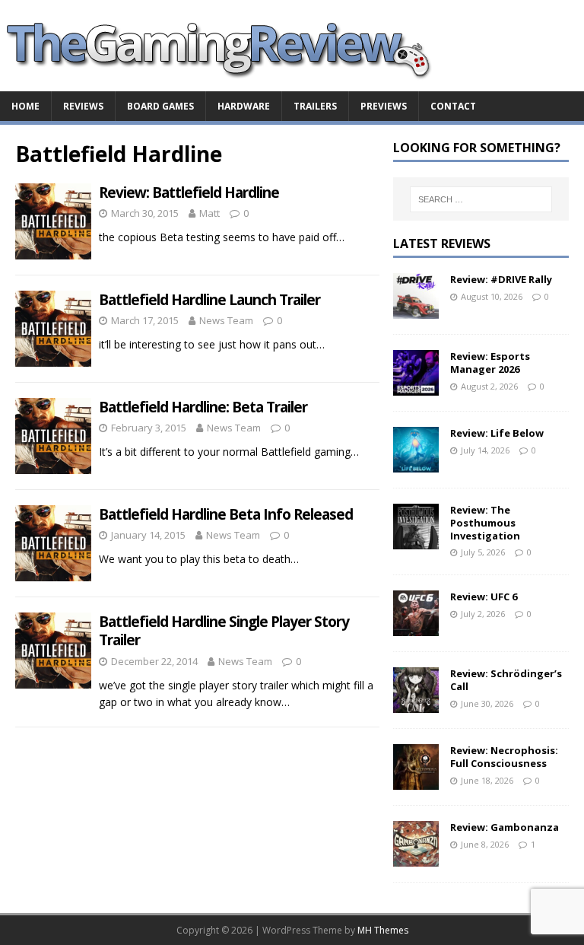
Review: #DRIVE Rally (501, 279)
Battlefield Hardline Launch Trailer (209, 300)
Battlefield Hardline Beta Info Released (226, 514)
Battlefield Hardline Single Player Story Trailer (224, 631)
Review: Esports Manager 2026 (490, 362)
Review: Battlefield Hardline (189, 192)
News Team (226, 320)
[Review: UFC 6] (416, 627)
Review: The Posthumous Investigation (485, 522)
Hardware (243, 106)
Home (25, 106)
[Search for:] (481, 199)
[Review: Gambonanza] (416, 858)
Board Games (160, 106)
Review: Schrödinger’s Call (506, 680)
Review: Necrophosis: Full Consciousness (504, 756)
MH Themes (382, 930)
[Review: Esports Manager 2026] (416, 386)
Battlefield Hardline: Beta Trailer (203, 407)
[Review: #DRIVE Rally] (416, 309)
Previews (383, 106)
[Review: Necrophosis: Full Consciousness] (416, 781)
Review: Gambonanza (504, 827)
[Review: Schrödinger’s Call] (416, 704)
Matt (209, 213)
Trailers (315, 106)
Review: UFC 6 (483, 596)
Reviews (83, 106)
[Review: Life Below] (416, 463)
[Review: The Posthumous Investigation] (416, 540)
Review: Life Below (497, 433)
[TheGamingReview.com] (228, 82)
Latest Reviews (441, 243)
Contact (453, 106)
